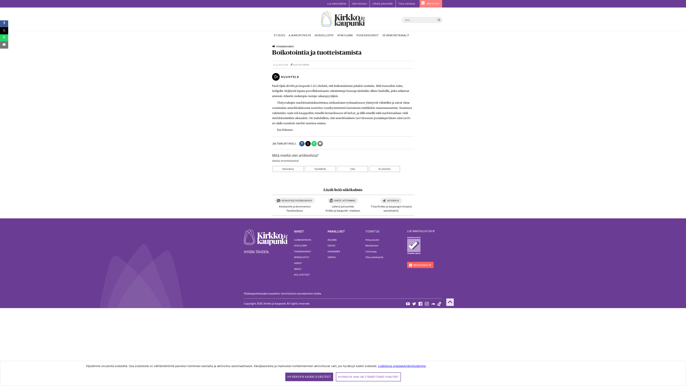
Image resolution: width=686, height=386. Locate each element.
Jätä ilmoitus (359, 3)
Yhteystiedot (372, 239)
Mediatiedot (371, 245)
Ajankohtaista (302, 239)
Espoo (331, 245)
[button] (302, 143)
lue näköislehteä (419, 231)
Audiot (298, 263)
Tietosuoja (371, 251)
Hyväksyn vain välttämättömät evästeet (368, 376)
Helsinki (332, 239)
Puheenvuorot (302, 251)
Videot (298, 269)
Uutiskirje (393, 200)
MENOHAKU (433, 3)
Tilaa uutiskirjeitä (374, 257)
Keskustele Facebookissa (297, 200)
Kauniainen (334, 251)
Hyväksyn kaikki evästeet (309, 376)
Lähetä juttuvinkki (382, 3)
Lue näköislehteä (336, 3)
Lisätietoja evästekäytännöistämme (402, 366)
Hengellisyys (301, 257)
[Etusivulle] (343, 19)
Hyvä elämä (300, 245)
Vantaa (332, 257)
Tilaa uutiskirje (406, 3)
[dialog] (343, 373)
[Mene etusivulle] (266, 237)
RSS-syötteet (302, 274)
